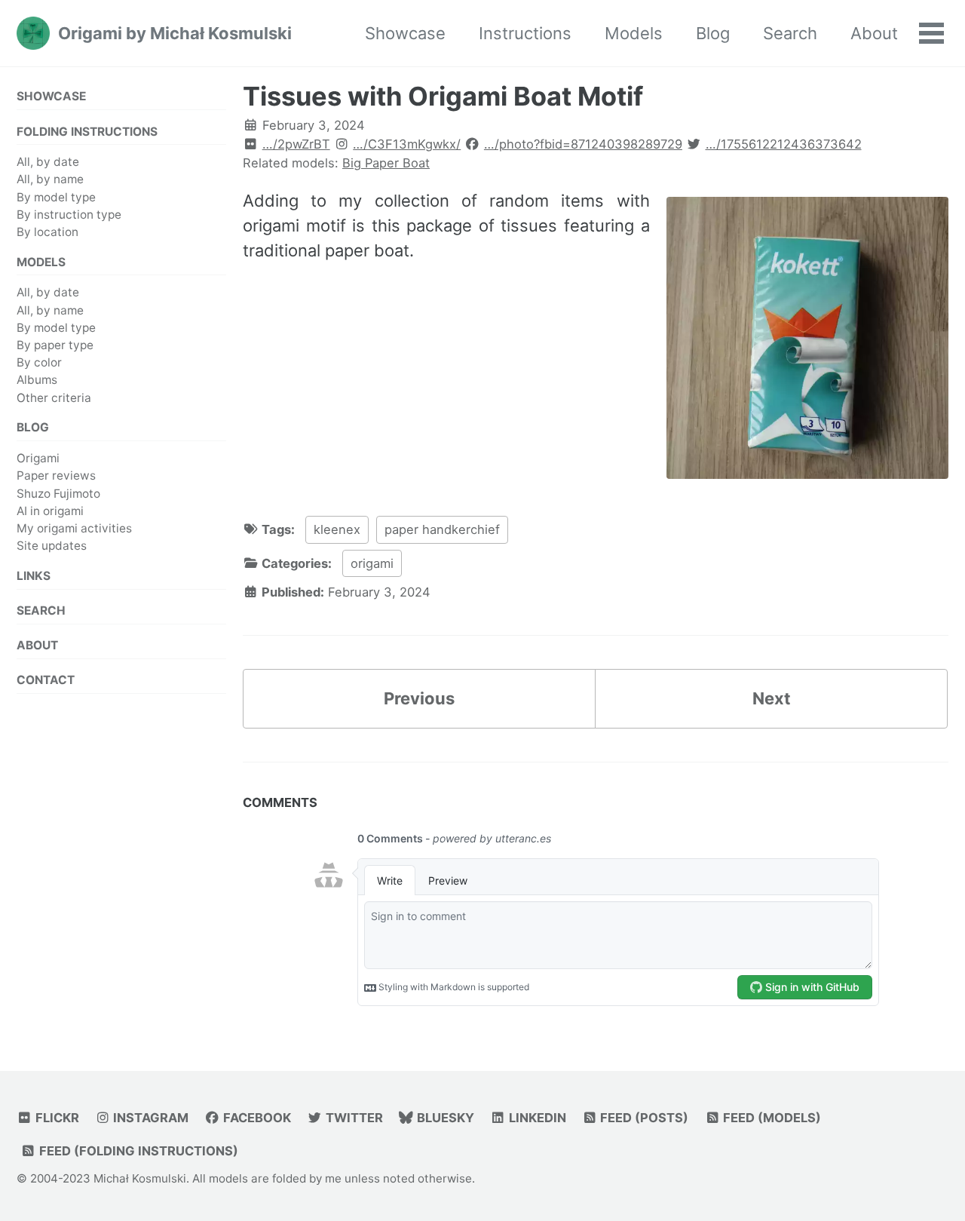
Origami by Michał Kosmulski (175, 33)
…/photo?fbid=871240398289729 (583, 144)
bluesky (444, 1117)
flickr (55, 1117)
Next (771, 698)
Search (790, 33)
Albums (37, 380)
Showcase (405, 33)
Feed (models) (770, 1117)
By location (47, 232)
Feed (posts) (642, 1117)
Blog (713, 33)
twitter (353, 1117)
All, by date (48, 162)
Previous (419, 698)
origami (372, 563)
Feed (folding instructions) (137, 1150)
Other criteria (54, 398)
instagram (149, 1117)
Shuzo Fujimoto (58, 493)
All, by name (50, 180)
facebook (255, 1117)
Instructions (525, 33)
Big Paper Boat (386, 162)
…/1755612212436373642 (784, 144)
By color (39, 362)
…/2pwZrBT (296, 144)
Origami (38, 458)
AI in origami (50, 511)
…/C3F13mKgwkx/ (407, 144)
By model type (56, 197)
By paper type (55, 345)
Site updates (52, 545)
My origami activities (74, 528)
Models (634, 33)
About (874, 33)
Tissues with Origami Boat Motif (443, 96)
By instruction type (69, 214)
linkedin (536, 1117)
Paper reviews (56, 475)
